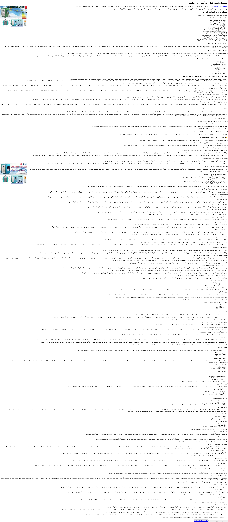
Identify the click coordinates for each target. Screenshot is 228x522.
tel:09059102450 (201, 521)
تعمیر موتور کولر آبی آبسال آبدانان (220, 6)
